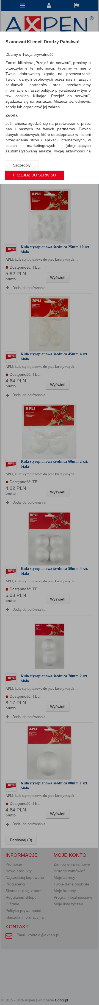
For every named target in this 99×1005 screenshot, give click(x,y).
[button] (22, 165)
